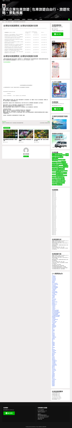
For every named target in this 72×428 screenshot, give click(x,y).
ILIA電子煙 (53, 318)
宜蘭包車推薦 (53, 175)
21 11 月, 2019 (21, 142)
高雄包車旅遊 (59, 184)
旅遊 (63, 177)
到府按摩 (53, 382)
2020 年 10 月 (54, 206)
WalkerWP (44, 426)
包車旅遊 (55, 159)
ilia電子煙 (53, 281)
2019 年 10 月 (54, 218)
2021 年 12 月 (54, 197)
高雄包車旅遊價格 (17, 19)
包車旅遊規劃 (10, 19)
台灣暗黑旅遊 (54, 325)
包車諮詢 (40, 19)
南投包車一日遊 (54, 162)
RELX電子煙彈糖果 (55, 287)
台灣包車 (57, 170)
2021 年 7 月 (54, 201)
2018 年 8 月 (54, 232)
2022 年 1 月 (54, 196)
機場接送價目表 (30, 19)
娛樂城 (53, 355)
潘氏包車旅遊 (6, 28)
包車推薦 (61, 157)
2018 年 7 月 (54, 233)
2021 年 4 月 (54, 203)
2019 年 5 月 (54, 223)
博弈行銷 (53, 358)
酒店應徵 (53, 343)
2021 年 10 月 (54, 199)
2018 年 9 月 (54, 231)
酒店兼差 (53, 342)
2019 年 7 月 (54, 221)
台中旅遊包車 (61, 166)
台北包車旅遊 (61, 168)
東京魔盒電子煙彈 (54, 292)
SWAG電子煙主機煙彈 (55, 310)
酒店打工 (53, 377)
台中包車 (63, 162)
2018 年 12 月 (54, 228)
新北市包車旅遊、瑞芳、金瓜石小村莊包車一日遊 (41, 140)
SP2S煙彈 (53, 290)
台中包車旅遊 (55, 166)
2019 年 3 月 (54, 225)
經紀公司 (53, 327)
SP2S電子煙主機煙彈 (55, 313)
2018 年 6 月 (54, 234)
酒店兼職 (53, 295)
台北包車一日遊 (54, 168)
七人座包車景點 (57, 154)
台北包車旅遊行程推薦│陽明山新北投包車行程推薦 (59, 267)
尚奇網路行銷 (54, 326)
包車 (67, 154)
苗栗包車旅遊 (59, 182)
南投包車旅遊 (59, 162)
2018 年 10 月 (54, 230)
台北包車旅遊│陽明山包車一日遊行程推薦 (58, 268)
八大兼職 (53, 296)
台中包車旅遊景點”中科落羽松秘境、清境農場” (26, 140)
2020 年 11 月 (54, 205)
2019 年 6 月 (54, 222)
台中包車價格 (60, 164)
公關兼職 (53, 345)
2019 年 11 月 (54, 217)
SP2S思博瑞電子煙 (55, 319)
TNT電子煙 (53, 308)
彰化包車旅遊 (53, 177)
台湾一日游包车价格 (16, 28)
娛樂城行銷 (53, 359)
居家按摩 (53, 381)
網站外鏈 (53, 349)
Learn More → (26, 156)
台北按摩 (53, 371)
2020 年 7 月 (54, 209)
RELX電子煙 (54, 278)
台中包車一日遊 (54, 164)
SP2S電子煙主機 (54, 291)
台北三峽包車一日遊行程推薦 (56, 264)
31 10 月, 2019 (37, 142)
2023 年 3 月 (54, 191)
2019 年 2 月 (54, 226)
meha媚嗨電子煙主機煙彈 (56, 315)
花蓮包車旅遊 (60, 180)
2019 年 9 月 (54, 219)
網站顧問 (53, 282)
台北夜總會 (53, 369)
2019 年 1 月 (54, 227)
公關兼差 (53, 344)
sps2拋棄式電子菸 (55, 286)
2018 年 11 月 (54, 229)
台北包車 (65, 166)
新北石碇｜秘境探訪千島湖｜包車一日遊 (58, 261)
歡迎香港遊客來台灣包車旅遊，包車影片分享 (10, 140)
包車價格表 (23, 19)
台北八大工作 (54, 298)
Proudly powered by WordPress (31, 426)
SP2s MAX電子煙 (54, 283)
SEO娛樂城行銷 (54, 360)
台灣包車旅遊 (61, 170)
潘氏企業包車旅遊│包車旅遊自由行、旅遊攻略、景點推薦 (36, 11)
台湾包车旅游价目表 (26, 28)
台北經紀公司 (54, 379)
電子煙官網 (53, 317)
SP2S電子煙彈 (54, 288)
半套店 (53, 372)
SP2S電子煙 (54, 279)
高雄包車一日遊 (54, 184)
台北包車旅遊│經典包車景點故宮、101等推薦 (59, 266)
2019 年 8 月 (54, 220)
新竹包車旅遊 (60, 177)
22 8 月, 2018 (11, 28)
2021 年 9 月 (54, 200)
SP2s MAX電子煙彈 (55, 284)
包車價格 (57, 157)
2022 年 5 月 (54, 192)
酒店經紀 (53, 297)
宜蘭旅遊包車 (65, 175)
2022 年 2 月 (54, 195)
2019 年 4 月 (54, 224)
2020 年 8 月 (54, 208)
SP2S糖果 (53, 320)
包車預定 (35, 19)
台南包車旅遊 (54, 170)
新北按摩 (53, 380)
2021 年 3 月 (54, 204)
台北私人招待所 (54, 321)
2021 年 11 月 (54, 198)
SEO (52, 340)
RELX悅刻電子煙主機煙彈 (56, 312)
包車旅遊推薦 (60, 159)
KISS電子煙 (53, 280)
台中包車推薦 (64, 164)
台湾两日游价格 (21, 28)
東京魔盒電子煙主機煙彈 (55, 316)
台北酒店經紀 (54, 299)
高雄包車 (63, 182)
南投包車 (64, 159)
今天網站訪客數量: (55, 392)
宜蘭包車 (58, 172)
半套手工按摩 (54, 370)
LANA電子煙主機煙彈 (55, 311)
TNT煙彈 (53, 309)
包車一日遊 (53, 157)
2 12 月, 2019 (6, 142)
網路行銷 (53, 300)
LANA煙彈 (53, 293)
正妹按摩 (53, 373)
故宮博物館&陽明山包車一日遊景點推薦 (58, 265)
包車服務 (4, 19)
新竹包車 (57, 177)
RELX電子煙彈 (54, 294)
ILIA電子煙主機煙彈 (55, 314)
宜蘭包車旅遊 (59, 175)
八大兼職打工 (54, 289)
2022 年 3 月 (54, 194)
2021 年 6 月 (54, 202)
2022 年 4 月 (54, 193)
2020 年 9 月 (54, 207)
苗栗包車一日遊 (54, 182)
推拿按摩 (53, 324)
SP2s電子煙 (54, 285)
